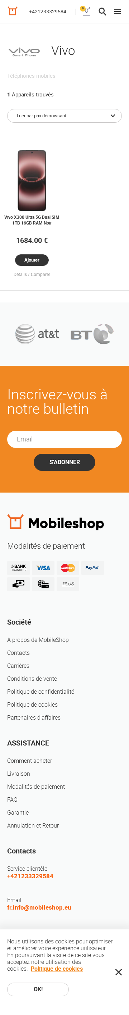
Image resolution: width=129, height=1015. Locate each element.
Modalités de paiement (36, 786)
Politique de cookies (32, 704)
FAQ (12, 799)
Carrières (18, 665)
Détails (20, 274)
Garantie (18, 812)
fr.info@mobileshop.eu (39, 907)
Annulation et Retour (33, 825)
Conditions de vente (32, 678)
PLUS (68, 583)
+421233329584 (47, 11)
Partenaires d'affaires (34, 717)
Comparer (40, 274)
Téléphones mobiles (31, 76)
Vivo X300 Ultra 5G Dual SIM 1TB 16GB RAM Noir (31, 220)
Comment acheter (29, 760)
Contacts (18, 652)
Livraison (18, 773)
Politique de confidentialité (40, 691)
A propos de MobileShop (38, 639)
